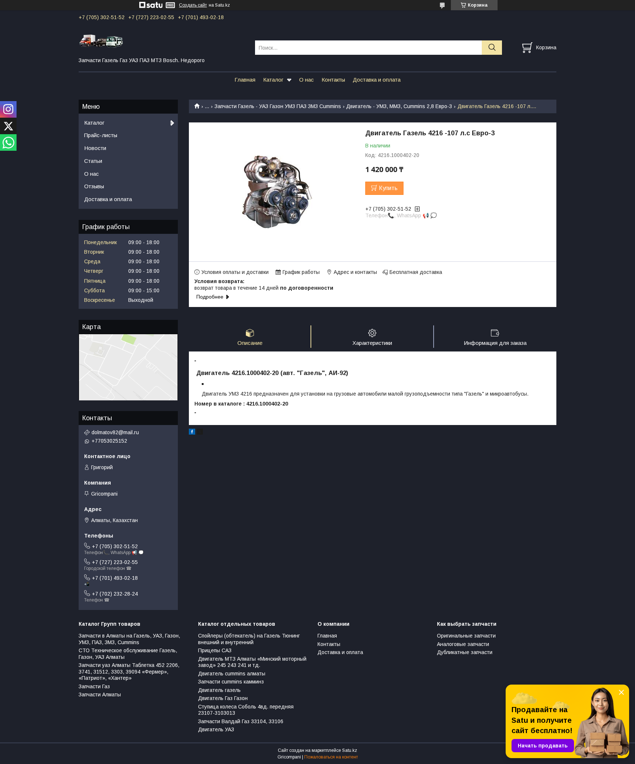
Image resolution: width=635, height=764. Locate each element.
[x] (200, 433)
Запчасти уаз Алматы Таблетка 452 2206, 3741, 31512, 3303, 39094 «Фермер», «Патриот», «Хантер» (129, 671)
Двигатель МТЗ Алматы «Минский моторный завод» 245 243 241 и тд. (252, 662)
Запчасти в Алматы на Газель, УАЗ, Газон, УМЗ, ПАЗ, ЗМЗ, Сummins (129, 639)
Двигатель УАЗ (216, 729)
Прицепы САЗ (215, 650)
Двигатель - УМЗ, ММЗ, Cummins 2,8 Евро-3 (399, 106)
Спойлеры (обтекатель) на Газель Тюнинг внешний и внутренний (249, 639)
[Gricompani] (162, 41)
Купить (388, 188)
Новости (95, 148)
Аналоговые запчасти (463, 644)
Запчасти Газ (94, 686)
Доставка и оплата (377, 79)
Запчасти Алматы (100, 694)
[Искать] (492, 47)
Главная (244, 79)
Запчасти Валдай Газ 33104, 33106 (240, 721)
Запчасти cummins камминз (231, 682)
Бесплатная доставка (416, 272)
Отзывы (94, 186)
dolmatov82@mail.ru (115, 432)
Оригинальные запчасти (466, 636)
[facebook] (192, 433)
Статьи (93, 161)
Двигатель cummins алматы (231, 673)
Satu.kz (349, 750)
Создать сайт (193, 5)
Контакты (333, 79)
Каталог (273, 79)
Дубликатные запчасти (464, 652)
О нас (306, 79)
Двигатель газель (219, 690)
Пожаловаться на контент (331, 757)
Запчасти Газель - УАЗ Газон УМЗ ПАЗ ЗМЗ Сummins (278, 106)
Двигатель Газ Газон (223, 698)
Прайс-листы (100, 135)
